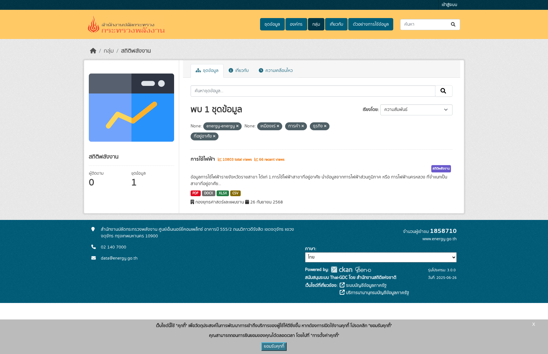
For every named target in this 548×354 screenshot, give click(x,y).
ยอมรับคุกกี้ (274, 346)
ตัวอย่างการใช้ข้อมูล (371, 24)
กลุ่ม (316, 24)
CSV (235, 193)
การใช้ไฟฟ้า (203, 159)
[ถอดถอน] (237, 126)
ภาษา (310, 249)
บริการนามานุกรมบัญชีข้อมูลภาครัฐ (377, 293)
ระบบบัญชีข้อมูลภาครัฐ (366, 285)
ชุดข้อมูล (272, 24)
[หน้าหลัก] (93, 51)
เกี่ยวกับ (336, 24)
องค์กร (296, 24)
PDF (195, 193)
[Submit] (453, 24)
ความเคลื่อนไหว (278, 71)
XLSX (223, 193)
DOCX (208, 193)
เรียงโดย (370, 109)
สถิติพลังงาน (136, 51)
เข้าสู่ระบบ (449, 5)
